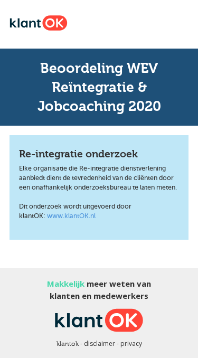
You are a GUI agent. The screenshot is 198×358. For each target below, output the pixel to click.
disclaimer (99, 343)
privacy (131, 343)
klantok (67, 343)
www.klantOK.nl (71, 216)
